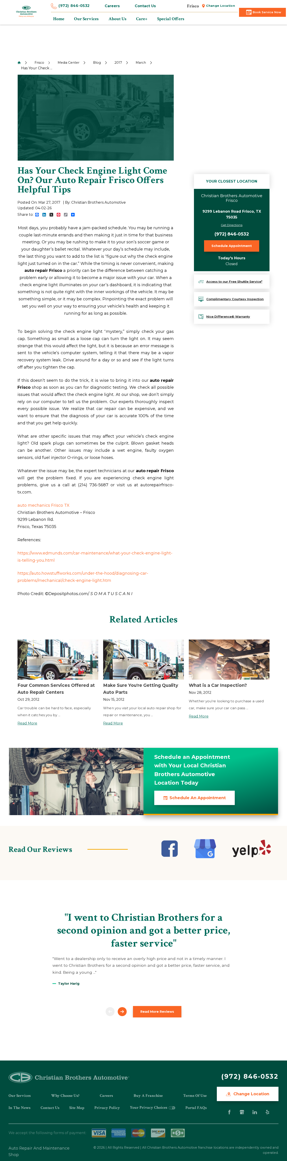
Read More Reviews (157, 1012)
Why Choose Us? (65, 1095)
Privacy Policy (107, 1107)
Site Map (76, 1107)
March (141, 63)
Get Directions (231, 225)
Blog (97, 63)
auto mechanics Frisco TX (43, 505)
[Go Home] (19, 62)
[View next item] (122, 1011)
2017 (118, 63)
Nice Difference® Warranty (228, 316)
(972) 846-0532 (74, 6)
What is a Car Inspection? (218, 685)
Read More (27, 723)
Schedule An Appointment (198, 797)
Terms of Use (195, 1095)
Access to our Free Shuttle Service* (234, 281)
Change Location (220, 5)
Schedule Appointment (231, 246)
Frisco (39, 63)
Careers (112, 6)
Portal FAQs (196, 1107)
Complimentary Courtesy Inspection (235, 299)
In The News (19, 1107)
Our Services (20, 1095)
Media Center (68, 63)
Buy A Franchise (148, 1095)
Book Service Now (267, 12)
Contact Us (145, 6)
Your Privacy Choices (149, 1107)
